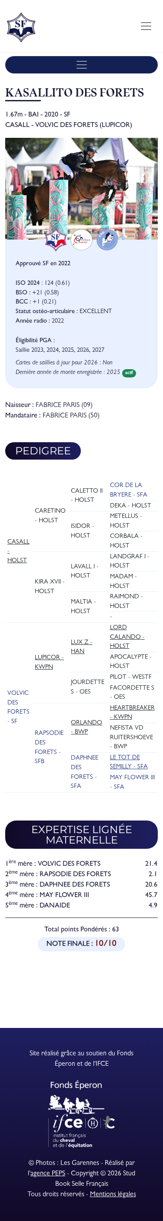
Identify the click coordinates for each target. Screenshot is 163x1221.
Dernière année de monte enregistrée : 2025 (68, 373)
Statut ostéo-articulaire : (47, 312)
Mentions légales (113, 1194)
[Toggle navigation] (146, 26)
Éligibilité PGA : (35, 341)
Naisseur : (19, 405)
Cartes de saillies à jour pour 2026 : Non (64, 363)
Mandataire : (23, 416)
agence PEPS (47, 1174)
